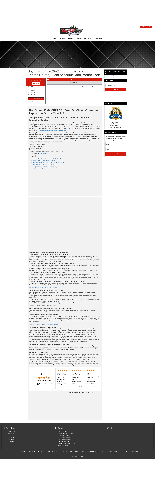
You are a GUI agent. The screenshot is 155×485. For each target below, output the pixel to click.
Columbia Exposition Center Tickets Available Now (43, 324)
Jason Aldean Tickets (65, 437)
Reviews (135, 451)
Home (54, 38)
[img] (44, 377)
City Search (87, 38)
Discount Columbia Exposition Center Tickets (46, 166)
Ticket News (98, 38)
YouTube (11, 439)
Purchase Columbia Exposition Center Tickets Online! (51, 130)
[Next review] (99, 377)
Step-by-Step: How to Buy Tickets (93, 451)
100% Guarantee (113, 451)
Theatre (78, 38)
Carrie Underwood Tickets (67, 443)
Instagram (11, 431)
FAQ (63, 451)
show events (87, 86)
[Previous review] (31, 377)
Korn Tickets (62, 431)
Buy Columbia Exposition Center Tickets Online (46, 168)
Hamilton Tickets (63, 435)
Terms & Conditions (35, 451)
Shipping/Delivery (52, 451)
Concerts (62, 38)
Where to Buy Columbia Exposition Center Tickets (47, 159)
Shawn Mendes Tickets (65, 433)
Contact (125, 451)
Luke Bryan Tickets (64, 439)
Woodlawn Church (111, 76)
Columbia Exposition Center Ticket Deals (44, 164)
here (96, 256)
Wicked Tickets (63, 445)
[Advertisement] (54, 12)
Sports (70, 38)
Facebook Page (56, 303)
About (23, 451)
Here (61, 151)
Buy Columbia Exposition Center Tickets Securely (43, 287)
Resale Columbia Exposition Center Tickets (45, 160)
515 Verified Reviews (44, 380)
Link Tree (11, 437)
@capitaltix (44, 153)
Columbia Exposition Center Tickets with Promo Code (48, 162)
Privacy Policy (73, 451)
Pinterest (11, 441)
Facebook (11, 433)
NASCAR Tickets (63, 441)
